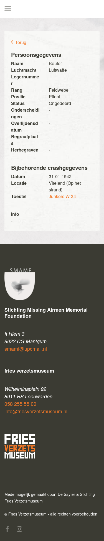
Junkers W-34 (62, 196)
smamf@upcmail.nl (25, 348)
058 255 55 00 (20, 403)
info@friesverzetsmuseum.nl (35, 411)
